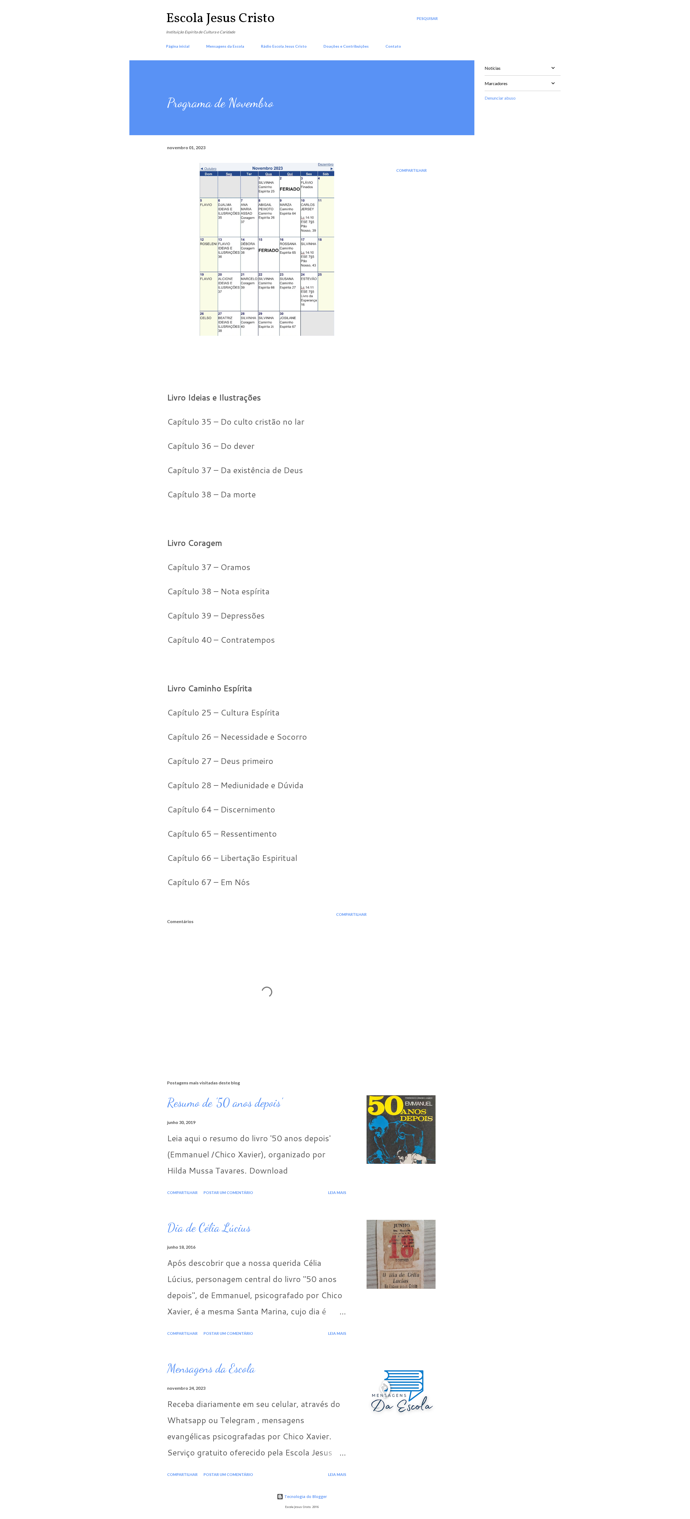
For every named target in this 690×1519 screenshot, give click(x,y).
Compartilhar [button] (411, 170)
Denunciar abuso (500, 97)
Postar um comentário (228, 1192)
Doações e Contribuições (346, 46)
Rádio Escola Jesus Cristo (284, 46)
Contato (393, 46)
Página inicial (177, 46)
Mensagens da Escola (225, 46)
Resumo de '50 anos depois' (224, 1103)
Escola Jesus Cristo (220, 18)
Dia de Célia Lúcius (209, 1228)
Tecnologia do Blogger (305, 1496)
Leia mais (337, 1192)
